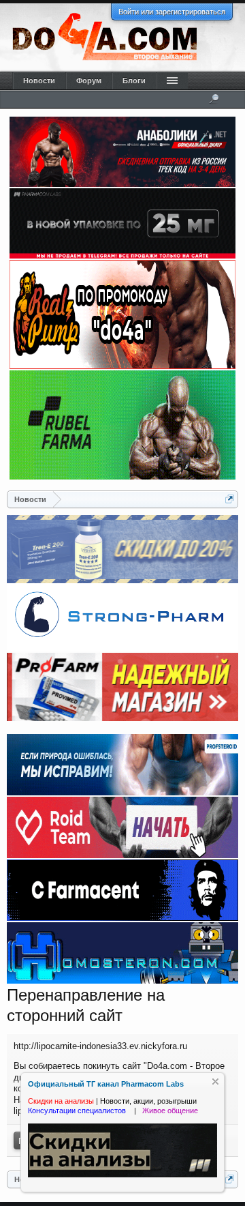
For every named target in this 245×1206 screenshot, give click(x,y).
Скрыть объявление (215, 1081)
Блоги (134, 80)
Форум (88, 80)
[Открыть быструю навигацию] (229, 499)
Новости (39, 80)
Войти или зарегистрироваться (171, 12)
